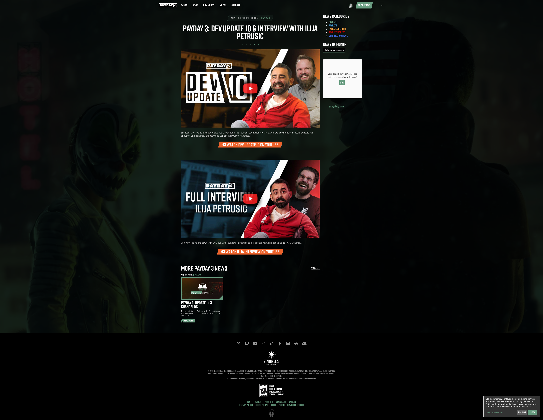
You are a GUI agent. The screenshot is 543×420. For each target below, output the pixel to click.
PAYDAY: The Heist (337, 32)
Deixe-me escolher (494, 413)
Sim (342, 83)
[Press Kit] (268, 401)
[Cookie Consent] (278, 405)
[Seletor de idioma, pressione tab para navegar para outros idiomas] (378, 5)
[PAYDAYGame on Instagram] (263, 343)
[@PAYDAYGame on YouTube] (255, 343)
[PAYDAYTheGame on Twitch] (247, 343)
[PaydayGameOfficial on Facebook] (279, 343)
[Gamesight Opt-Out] (295, 405)
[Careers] (292, 401)
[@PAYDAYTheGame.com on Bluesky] (288, 343)
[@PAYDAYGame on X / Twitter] (238, 343)
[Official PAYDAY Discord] (304, 343)
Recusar (522, 412)
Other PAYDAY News (338, 36)
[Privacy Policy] (246, 405)
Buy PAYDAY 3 (364, 5)
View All (315, 268)
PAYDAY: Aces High (337, 29)
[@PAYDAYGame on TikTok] (271, 343)
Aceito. (532, 412)
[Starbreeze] (281, 401)
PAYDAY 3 (265, 18)
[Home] (249, 401)
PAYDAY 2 (333, 25)
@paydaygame (336, 106)
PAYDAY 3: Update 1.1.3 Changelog (196, 305)
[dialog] (512, 406)
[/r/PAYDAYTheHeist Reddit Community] (296, 343)
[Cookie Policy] (262, 405)
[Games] (258, 401)
